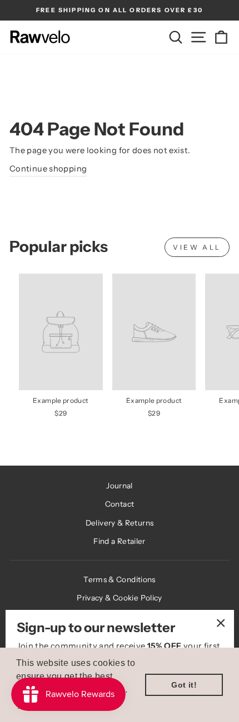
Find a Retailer (119, 541)
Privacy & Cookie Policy (119, 597)
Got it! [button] (184, 684)
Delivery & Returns (120, 522)
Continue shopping (48, 169)
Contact (120, 503)
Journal (119, 485)
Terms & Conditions (119, 579)
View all (197, 247)
